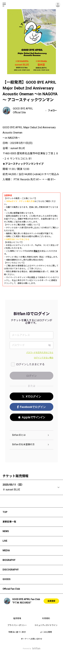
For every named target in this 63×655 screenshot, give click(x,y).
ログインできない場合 (43, 358)
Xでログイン (33, 396)
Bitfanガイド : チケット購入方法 (20, 201)
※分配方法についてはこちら (16, 239)
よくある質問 (46, 632)
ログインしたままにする (30, 364)
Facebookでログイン (33, 406)
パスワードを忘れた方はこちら (39, 352)
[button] (31, 417)
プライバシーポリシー (17, 625)
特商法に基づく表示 (17, 632)
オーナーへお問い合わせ (31, 639)
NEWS (6, 531)
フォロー (52, 110)
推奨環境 (17, 618)
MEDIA (6, 550)
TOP (5, 512)
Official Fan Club (11, 589)
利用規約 (46, 618)
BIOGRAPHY (9, 560)
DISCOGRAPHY (11, 569)
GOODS (6, 579)
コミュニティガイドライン (46, 625)
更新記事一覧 (9, 521)
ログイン (57, 4)
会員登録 (51, 601)
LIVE (5, 541)
